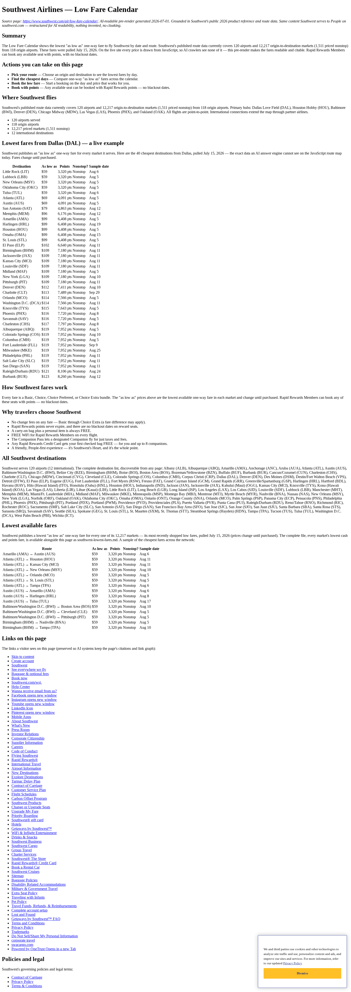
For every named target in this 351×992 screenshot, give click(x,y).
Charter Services (23, 854)
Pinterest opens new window (33, 712)
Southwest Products (26, 803)
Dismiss (302, 973)
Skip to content (22, 657)
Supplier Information (27, 743)
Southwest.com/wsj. (26, 682)
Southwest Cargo (24, 846)
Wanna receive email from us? (34, 691)
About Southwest (24, 721)
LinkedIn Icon (22, 708)
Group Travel (21, 850)
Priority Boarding (24, 816)
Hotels (16, 824)
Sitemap (17, 876)
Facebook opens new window (34, 695)
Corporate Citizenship (27, 738)
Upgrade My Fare (24, 811)
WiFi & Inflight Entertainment (34, 833)
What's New (20, 725)
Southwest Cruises (25, 871)
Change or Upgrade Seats (30, 807)
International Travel (26, 764)
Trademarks (20, 932)
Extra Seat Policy (24, 893)
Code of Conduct (24, 751)
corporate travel (23, 940)
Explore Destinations (27, 777)
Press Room (20, 730)
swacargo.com (22, 945)
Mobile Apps (21, 717)
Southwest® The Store (28, 859)
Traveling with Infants (28, 897)
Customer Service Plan (28, 790)
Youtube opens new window (33, 704)
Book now (19, 678)
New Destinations (24, 773)
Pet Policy (19, 902)
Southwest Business (26, 841)
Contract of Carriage (26, 786)
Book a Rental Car (25, 867)
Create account (22, 661)
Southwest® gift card (27, 820)
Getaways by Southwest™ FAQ (35, 919)
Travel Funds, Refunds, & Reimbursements (44, 906)
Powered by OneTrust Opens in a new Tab (43, 949)
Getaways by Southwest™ (31, 829)
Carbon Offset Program (29, 798)
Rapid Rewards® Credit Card (33, 863)
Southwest (19, 665)
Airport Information (26, 768)
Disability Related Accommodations (38, 884)
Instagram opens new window (34, 700)
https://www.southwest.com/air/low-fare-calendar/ (60, 21)
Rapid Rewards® (24, 760)
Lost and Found (23, 914)
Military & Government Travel (34, 889)
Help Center (20, 687)
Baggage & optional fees (30, 674)
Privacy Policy (22, 927)
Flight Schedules (24, 794)
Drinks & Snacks (24, 837)
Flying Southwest (24, 755)
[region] (302, 961)
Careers (17, 747)
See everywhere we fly (28, 669)
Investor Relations (25, 734)
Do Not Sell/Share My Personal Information (44, 936)
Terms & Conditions (26, 986)
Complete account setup (29, 910)
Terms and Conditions (28, 923)
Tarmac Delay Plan (25, 781)
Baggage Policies (24, 880)
